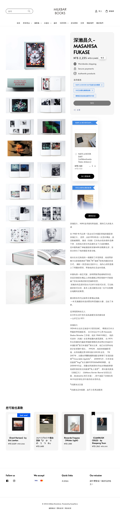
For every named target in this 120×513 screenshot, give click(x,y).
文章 (82, 23)
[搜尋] (29, 11)
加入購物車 (86, 176)
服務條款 (52, 508)
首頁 (18, 23)
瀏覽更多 (92, 216)
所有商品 (26, 23)
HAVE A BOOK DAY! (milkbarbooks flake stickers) (85, 157)
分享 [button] (78, 110)
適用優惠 (77, 79)
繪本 (55, 23)
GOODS (63, 23)
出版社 (46, 23)
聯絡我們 (90, 23)
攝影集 (36, 23)
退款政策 (68, 508)
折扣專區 (74, 23)
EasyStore (74, 504)
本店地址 (65, 481)
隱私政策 (60, 508)
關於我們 (99, 23)
